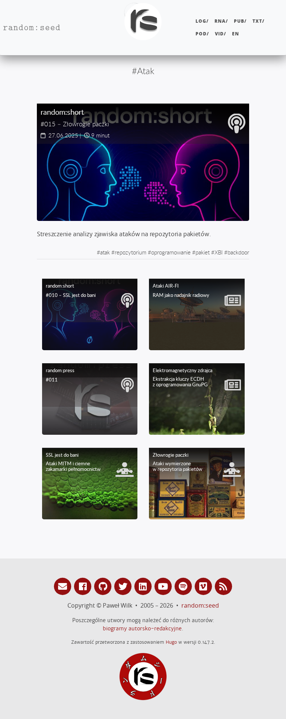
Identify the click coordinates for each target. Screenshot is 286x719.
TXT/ (258, 21)
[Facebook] (84, 586)
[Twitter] (124, 586)
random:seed (200, 605)
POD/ (202, 34)
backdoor (238, 252)
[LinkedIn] (144, 586)
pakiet (203, 252)
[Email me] (64, 586)
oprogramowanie (171, 252)
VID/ (220, 34)
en (235, 34)
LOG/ (202, 21)
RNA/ (221, 21)
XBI (218, 252)
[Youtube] (164, 586)
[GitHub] (104, 586)
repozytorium (130, 252)
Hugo (171, 642)
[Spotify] (184, 586)
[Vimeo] (204, 586)
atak (105, 252)
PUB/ (240, 21)
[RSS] (223, 586)
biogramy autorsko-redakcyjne (142, 628)
